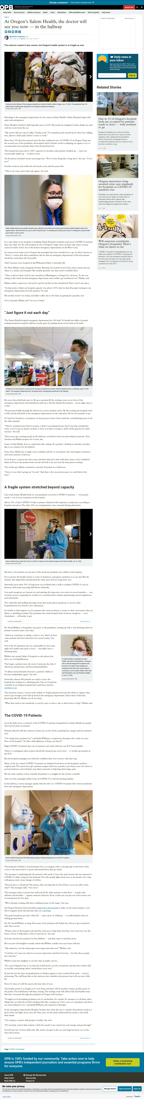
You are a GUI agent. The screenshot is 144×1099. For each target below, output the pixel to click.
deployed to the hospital (47, 908)
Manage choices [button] (110, 1089)
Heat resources (19, 12)
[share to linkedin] (16, 32)
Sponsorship (31, 1078)
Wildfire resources (33, 12)
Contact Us (30, 1081)
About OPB (7, 12)
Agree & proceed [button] (125, 1089)
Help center (106, 12)
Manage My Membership (36, 1075)
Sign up (132, 75)
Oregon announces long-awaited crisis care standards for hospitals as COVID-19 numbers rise (116, 185)
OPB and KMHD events (77, 12)
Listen (52, 12)
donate (129, 7)
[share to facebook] (9, 32)
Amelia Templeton (18, 36)
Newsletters (61, 12)
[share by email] (6, 32)
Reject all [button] (137, 1089)
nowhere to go (10, 688)
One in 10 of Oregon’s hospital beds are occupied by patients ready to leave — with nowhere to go (117, 123)
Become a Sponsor (84, 621)
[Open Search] (137, 7)
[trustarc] (137, 1096)
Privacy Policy (7, 1096)
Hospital (21, 1049)
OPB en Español (93, 12)
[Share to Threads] (19, 32)
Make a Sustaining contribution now (122, 1062)
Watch (45, 12)
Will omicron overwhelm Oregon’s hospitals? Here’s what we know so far (115, 243)
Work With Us (9, 1081)
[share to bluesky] (13, 32)
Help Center (9, 1078)
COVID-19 (13, 1049)
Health (6, 17)
